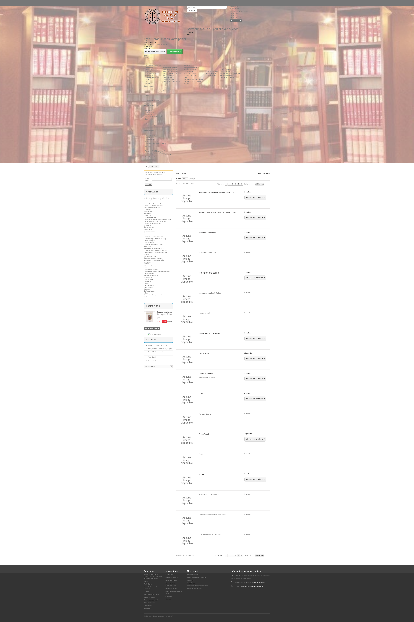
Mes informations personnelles (197, 586)
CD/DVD (146, 264)
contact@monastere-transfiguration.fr (251, 586)
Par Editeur (187, 64)
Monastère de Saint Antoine (192, 81)
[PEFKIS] (187, 400)
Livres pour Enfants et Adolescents (155, 221)
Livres (146, 202)
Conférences (148, 297)
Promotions (153, 306)
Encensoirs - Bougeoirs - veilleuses (156, 143)
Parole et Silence (206, 374)
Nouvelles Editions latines (209, 333)
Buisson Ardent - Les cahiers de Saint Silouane (159, 155)
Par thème (148, 64)
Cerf (185, 77)
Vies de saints (149, 69)
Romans (147, 79)
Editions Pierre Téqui (190, 75)
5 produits (247, 212)
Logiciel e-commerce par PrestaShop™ (161, 616)
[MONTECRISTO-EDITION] (187, 279)
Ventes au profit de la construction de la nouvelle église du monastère (153, 576)
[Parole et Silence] (187, 379)
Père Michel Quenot (169, 79)
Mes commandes (192, 574)
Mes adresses (191, 583)
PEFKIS (202, 394)
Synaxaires (147, 213)
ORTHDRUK (204, 354)
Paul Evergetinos (168, 77)
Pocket (202, 474)
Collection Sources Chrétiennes (230, 73)
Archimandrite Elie (168, 75)
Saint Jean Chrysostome (170, 69)
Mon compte (193, 571)
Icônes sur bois (150, 124)
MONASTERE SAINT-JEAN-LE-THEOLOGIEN (217, 213)
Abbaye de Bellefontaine (191, 68)
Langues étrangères (212, 71)
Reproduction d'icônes (152, 126)
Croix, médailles (150, 135)
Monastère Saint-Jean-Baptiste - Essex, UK (216, 192)
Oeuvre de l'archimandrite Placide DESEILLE (158, 219)
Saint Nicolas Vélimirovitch (171, 81)
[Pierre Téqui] (187, 440)
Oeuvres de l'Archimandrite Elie (154, 206)
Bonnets (146, 283)
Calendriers (148, 83)
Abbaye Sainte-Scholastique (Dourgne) (159, 349)
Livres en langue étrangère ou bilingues (156, 239)
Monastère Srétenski (207, 233)
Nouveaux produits (171, 577)
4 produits (247, 393)
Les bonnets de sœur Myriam (154, 116)
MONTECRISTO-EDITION (209, 273)
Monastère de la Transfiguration (194, 79)
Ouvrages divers (149, 227)
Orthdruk (187, 83)
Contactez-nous (149, 3)
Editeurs (151, 339)
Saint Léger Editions (190, 73)
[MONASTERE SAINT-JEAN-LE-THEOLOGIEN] (187, 218)
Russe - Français (211, 73)
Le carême (147, 209)
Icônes (147, 141)
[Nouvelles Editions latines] (187, 339)
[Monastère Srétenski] (187, 238)
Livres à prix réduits (228, 77)
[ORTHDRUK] (187, 359)
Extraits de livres (227, 75)
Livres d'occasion (225, 69)
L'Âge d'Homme (189, 71)
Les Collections (225, 71)
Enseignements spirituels (153, 66)
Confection (148, 114)
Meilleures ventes (171, 580)
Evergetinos (147, 225)
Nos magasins (170, 583)
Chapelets (148, 137)
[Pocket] (187, 480)
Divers (147, 81)
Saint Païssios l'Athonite (170, 71)
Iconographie (149, 75)
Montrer (178, 179)
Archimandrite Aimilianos (170, 68)
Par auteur (166, 66)
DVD (146, 102)
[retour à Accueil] (146, 166)
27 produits (248, 433)
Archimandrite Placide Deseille (172, 73)
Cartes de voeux (149, 273)
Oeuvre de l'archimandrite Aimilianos (155, 204)
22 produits (248, 353)
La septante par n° (150, 93)
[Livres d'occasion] (154, 334)
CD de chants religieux (152, 100)
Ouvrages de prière (151, 73)
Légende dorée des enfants (152, 223)
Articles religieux (149, 285)
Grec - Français (211, 75)
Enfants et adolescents (152, 77)
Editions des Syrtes (190, 69)
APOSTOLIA (151, 360)
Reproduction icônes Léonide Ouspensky (158, 128)
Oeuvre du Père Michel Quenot (153, 244)
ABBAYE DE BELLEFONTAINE (157, 345)
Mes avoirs (190, 580)
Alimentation (149, 110)
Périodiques (147, 246)
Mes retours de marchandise (196, 577)
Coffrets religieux (150, 139)
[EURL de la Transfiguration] (164, 16)
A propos (168, 596)
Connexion (147, 1)
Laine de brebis (149, 112)
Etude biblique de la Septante (153, 258)
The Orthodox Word (151, 157)
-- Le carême (149, 68)
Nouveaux (147, 299)
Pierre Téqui (204, 434)
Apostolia (187, 66)
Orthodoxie (148, 71)
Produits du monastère (151, 275)
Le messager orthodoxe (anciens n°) (156, 153)
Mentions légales (171, 588)
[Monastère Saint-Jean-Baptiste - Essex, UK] (187, 198)
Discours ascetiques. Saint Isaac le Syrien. (164, 313)
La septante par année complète (155, 91)
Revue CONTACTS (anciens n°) (155, 151)
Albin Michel (151, 357)
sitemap (168, 599)
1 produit (247, 192)
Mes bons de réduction (194, 588)
